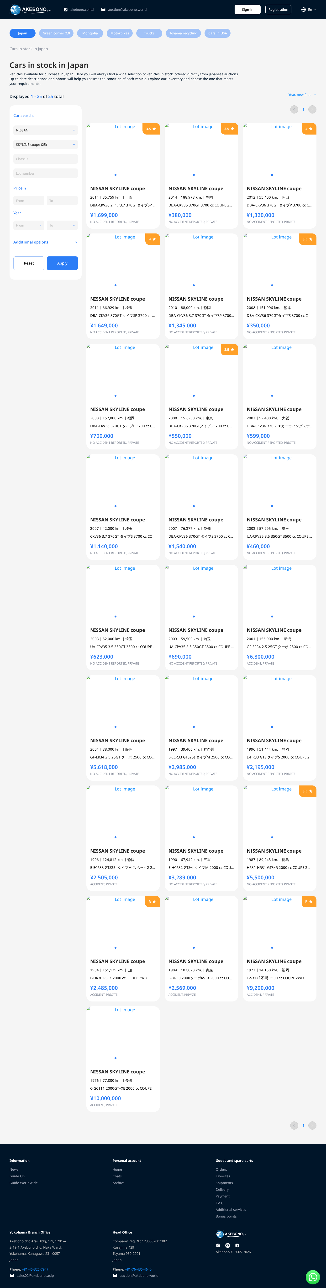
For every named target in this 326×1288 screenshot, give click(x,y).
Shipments (224, 1182)
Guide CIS (17, 1176)
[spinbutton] (28, 200)
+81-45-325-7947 (34, 1269)
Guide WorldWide (24, 1182)
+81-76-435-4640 (138, 1269)
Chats (117, 1176)
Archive (119, 1182)
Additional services (231, 1209)
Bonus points (226, 1216)
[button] (45, 242)
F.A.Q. (220, 1203)
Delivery (222, 1189)
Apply (62, 263)
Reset (29, 263)
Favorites (223, 1176)
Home (117, 1169)
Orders (221, 1169)
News (14, 1169)
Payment (223, 1196)
